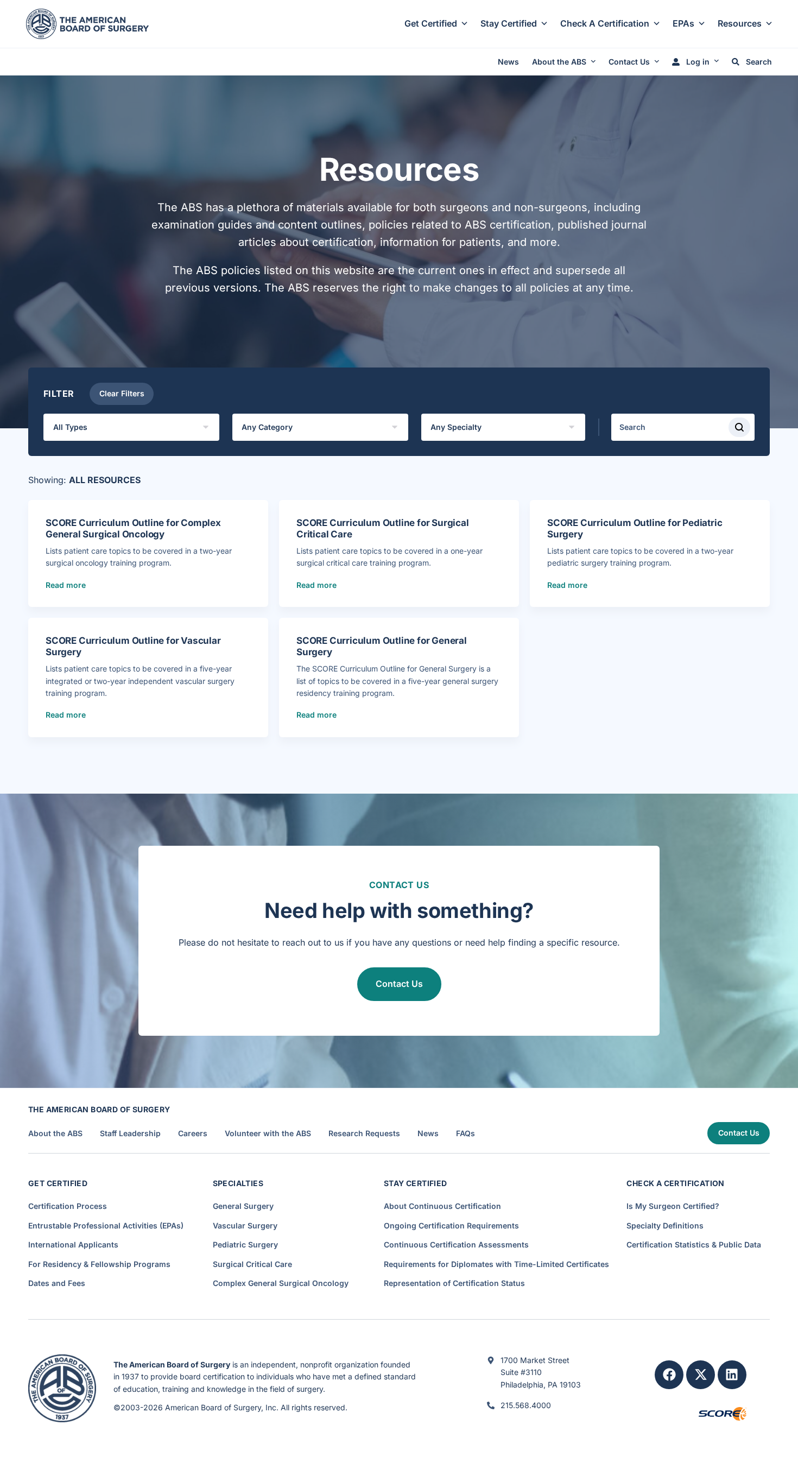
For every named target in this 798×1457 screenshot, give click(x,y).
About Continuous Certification (442, 1206)
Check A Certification (604, 23)
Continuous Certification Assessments (456, 1244)
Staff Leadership (130, 1133)
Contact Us (629, 61)
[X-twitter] (700, 1374)
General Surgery (243, 1206)
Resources (740, 23)
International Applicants (73, 1244)
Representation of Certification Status (454, 1283)
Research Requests (364, 1133)
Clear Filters (121, 393)
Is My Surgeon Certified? (672, 1206)
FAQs (465, 1133)
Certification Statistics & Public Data (693, 1244)
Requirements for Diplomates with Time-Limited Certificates (496, 1264)
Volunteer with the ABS (268, 1133)
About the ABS (559, 61)
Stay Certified (508, 23)
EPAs (683, 23)
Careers (192, 1133)
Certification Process (67, 1206)
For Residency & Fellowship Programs (99, 1264)
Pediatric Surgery (245, 1244)
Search (758, 61)
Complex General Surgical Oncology (281, 1283)
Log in (697, 61)
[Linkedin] (732, 1374)
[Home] (87, 23)
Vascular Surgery (245, 1225)
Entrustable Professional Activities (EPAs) (105, 1225)
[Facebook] (669, 1374)
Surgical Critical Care (252, 1264)
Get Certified (430, 23)
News (508, 61)
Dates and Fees (56, 1283)
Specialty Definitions (665, 1225)
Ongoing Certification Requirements (451, 1225)
